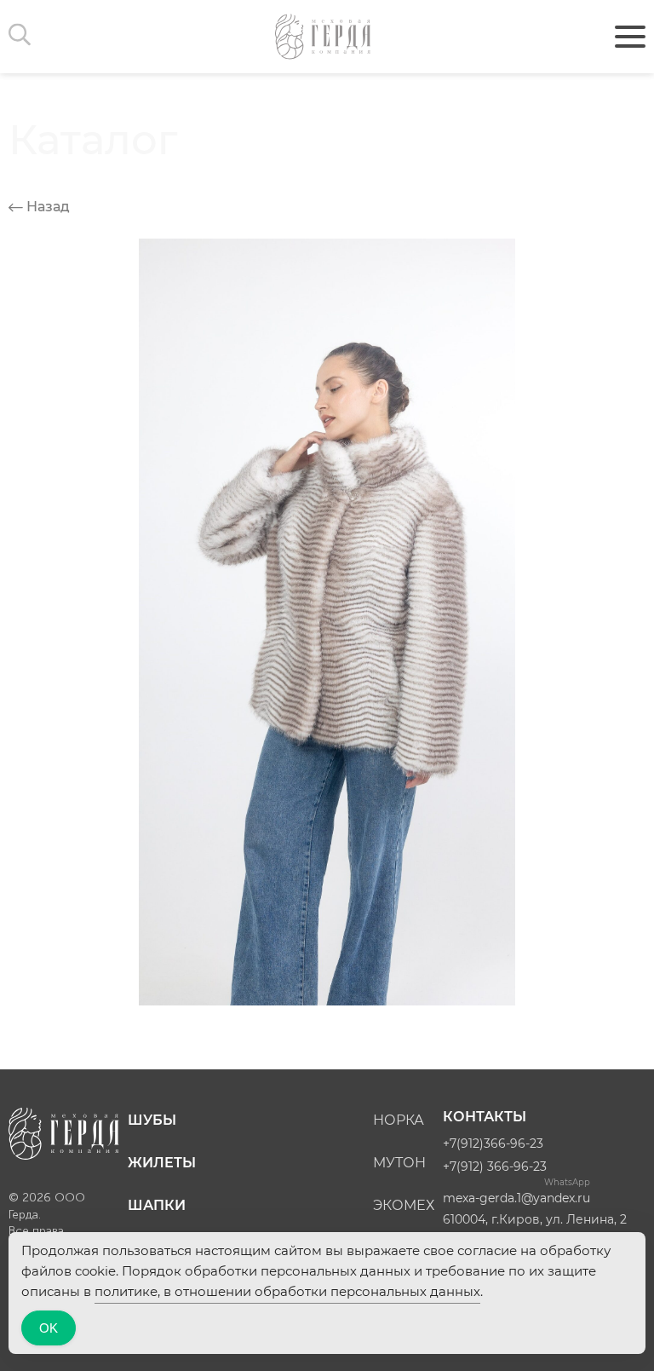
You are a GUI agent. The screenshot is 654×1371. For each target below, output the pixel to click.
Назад (46, 207)
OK (48, 1328)
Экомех (403, 1205)
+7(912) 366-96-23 (495, 1166)
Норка (398, 1120)
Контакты (484, 1117)
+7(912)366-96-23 (493, 1143)
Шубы (152, 1120)
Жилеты (162, 1163)
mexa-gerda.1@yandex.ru (516, 1198)
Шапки (157, 1205)
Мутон (399, 1163)
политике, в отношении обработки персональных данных (287, 1291)
